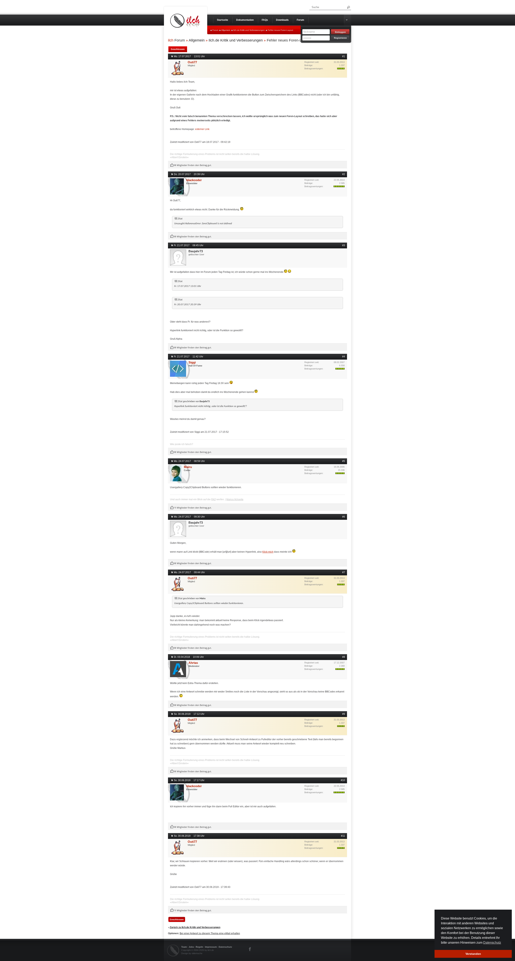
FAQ (213, 499)
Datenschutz (225, 947)
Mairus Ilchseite (234, 499)
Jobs (191, 947)
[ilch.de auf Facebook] (250, 949)
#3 (343, 245)
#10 (343, 780)
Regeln (199, 947)
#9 (343, 714)
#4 (343, 356)
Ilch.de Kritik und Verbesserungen (249, 30)
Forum (215, 30)
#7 (343, 572)
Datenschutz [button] (492, 942)
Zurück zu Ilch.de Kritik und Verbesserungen (195, 927)
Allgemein (225, 30)
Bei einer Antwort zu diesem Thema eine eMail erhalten (210, 933)
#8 (343, 657)
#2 (343, 174)
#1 (343, 56)
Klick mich (267, 551)
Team (184, 947)
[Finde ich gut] (172, 165)
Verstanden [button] (473, 953)
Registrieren (340, 38)
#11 (343, 835)
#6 (343, 516)
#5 (343, 461)
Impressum (211, 947)
